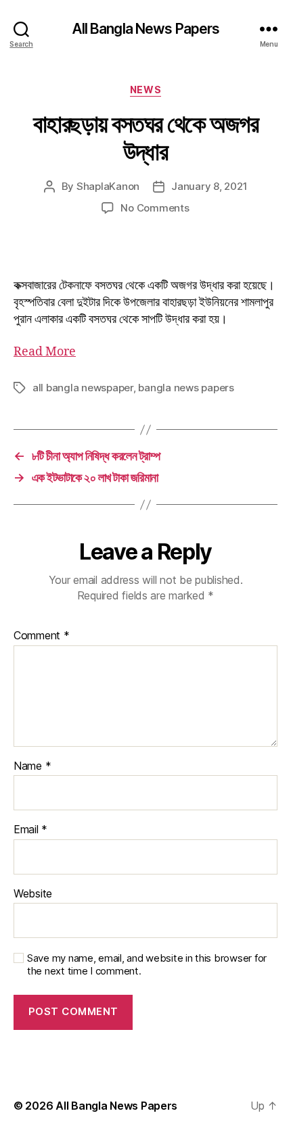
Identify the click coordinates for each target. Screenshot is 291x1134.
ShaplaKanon (107, 186)
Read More (45, 352)
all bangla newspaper (82, 387)
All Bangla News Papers (146, 29)
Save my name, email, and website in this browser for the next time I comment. (147, 964)
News (145, 89)
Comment (42, 636)
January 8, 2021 (209, 186)
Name (32, 766)
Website (33, 894)
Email (30, 830)
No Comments (154, 207)
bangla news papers (185, 387)
